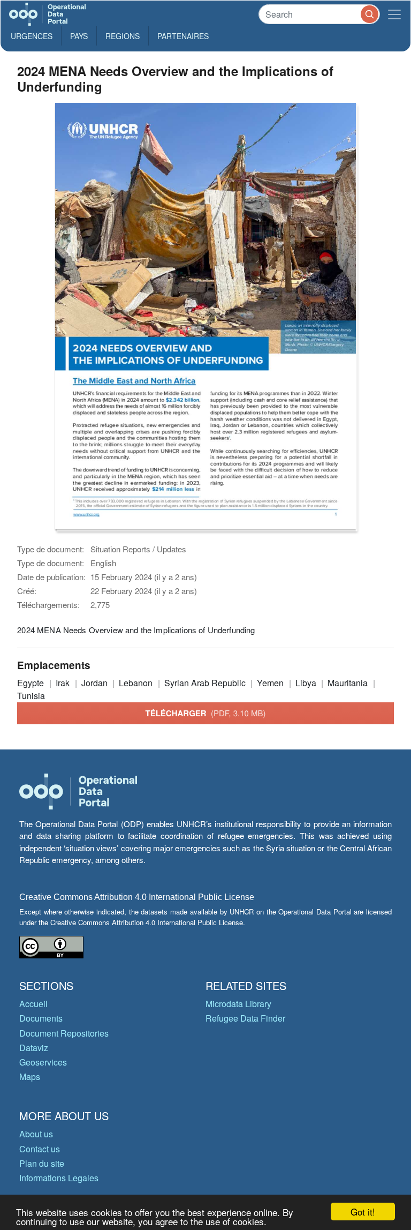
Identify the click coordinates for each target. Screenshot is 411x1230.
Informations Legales (58, 1178)
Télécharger (205, 713)
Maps (29, 1076)
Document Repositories (64, 1033)
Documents (41, 1018)
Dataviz (33, 1047)
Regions (122, 36)
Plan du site (41, 1163)
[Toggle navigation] (394, 14)
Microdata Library (238, 1004)
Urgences (31, 36)
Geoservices (43, 1062)
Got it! (363, 1211)
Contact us (39, 1149)
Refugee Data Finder (245, 1018)
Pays (79, 36)
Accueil (33, 1004)
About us (36, 1134)
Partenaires (183, 36)
